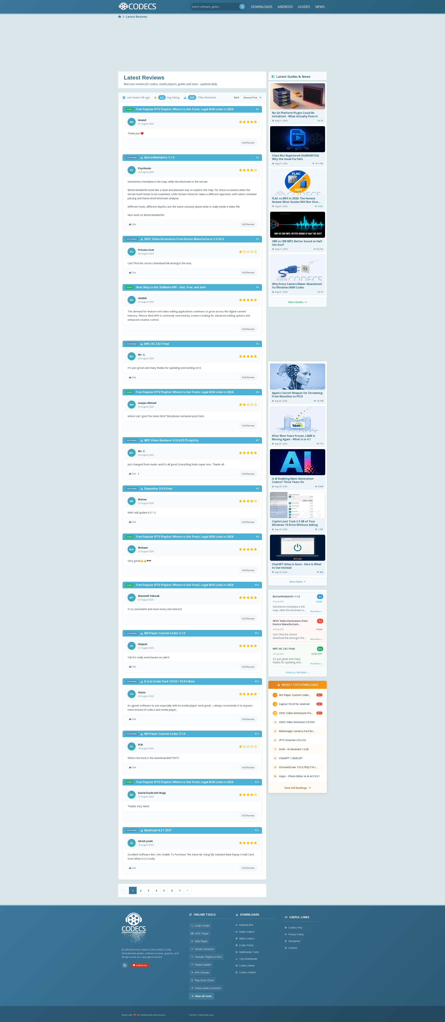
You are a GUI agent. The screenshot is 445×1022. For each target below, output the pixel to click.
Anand (142, 120)
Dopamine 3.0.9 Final (149, 488)
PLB (140, 744)
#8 (257, 488)
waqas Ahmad (147, 403)
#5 (257, 343)
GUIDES (304, 6)
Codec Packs (246, 945)
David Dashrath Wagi (152, 792)
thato (142, 692)
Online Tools (205, 914)
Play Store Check (204, 980)
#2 (257, 157)
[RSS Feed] (125, 965)
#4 (257, 287)
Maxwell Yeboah (148, 596)
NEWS (320, 6)
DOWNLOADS (261, 6)
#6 (257, 392)
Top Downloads (248, 958)
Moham (143, 547)
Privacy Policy (296, 934)
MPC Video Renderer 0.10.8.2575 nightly (162, 440)
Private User (146, 249)
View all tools (203, 996)
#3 (257, 239)
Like (134, 224)
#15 (257, 830)
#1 (257, 109)
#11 (257, 633)
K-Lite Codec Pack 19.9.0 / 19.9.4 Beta (161, 681)
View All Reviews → (298, 672)
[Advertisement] (222, 45)
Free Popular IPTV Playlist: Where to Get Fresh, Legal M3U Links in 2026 (180, 109)
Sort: (237, 97)
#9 (257, 536)
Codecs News (247, 965)
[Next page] (187, 890)
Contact (292, 947)
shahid (142, 298)
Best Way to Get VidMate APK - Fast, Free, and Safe (166, 287)
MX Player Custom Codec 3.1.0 (156, 633)
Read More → (316, 611)
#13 (257, 733)
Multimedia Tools (249, 952)
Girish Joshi (145, 841)
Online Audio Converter (208, 988)
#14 (257, 782)
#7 (257, 440)
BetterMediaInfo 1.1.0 (150, 157)
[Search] (242, 6)
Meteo (142, 499)
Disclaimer (294, 941)
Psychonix (144, 168)
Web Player (201, 941)
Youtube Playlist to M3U (208, 956)
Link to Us (141, 965)
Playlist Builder (203, 964)
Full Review (248, 142)
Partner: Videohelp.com (201, 1014)
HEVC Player (202, 933)
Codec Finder (202, 925)
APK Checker (202, 972)
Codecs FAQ (295, 927)
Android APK (246, 925)
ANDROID (285, 6)
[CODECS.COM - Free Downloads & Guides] (134, 928)
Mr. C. (141, 354)
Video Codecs (246, 938)
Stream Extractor (204, 949)
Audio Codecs (247, 931)
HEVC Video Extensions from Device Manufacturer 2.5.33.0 (175, 239)
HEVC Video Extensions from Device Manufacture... (290, 622)
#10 (257, 584)
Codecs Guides (247, 972)
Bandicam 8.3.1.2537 (149, 830)
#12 (257, 681)
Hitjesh (142, 644)
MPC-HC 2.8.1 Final (148, 344)
